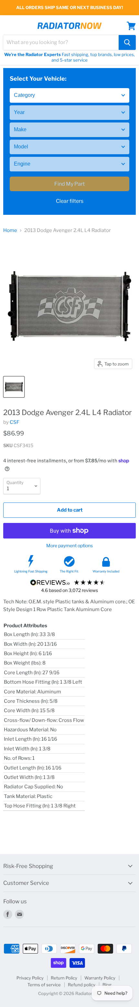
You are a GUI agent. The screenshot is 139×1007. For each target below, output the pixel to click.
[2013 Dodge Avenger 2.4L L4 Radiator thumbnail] (14, 386)
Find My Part (69, 184)
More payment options (69, 545)
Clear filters (69, 201)
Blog (107, 984)
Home (10, 230)
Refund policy (81, 984)
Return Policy (64, 977)
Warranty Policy (99, 977)
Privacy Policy (30, 977)
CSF (14, 422)
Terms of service (44, 984)
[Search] (127, 42)
